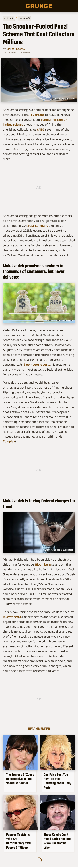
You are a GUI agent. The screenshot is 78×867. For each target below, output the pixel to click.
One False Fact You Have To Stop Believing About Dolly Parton (57, 781)
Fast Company (38, 225)
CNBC (40, 129)
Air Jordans (36, 115)
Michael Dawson (15, 49)
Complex (9, 441)
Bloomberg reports (36, 364)
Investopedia (12, 617)
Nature (8, 18)
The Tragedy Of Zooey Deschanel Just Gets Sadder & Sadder (20, 778)
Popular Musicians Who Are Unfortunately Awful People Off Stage (19, 841)
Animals (24, 18)
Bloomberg (43, 564)
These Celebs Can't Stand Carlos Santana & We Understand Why (57, 841)
